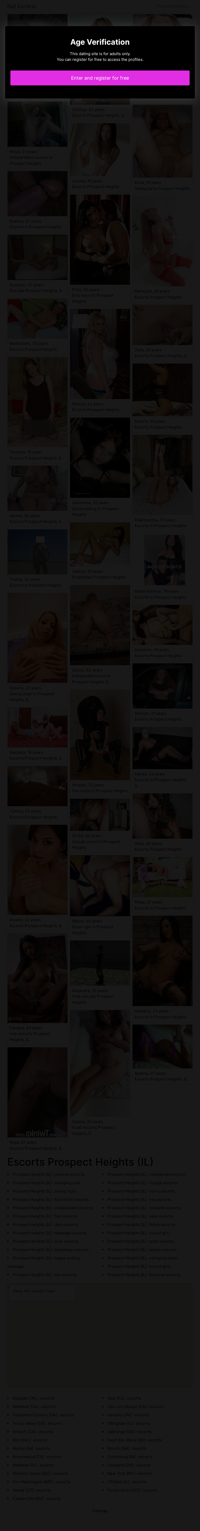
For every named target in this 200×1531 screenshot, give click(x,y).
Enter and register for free (100, 78)
